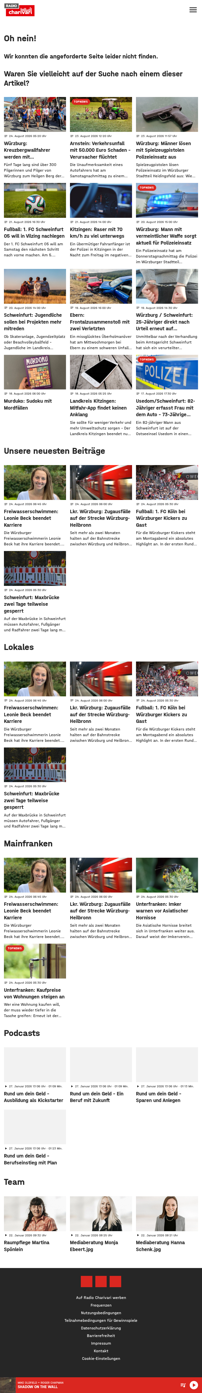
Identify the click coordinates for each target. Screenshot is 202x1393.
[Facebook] (86, 1281)
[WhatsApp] (115, 1281)
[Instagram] (101, 1281)
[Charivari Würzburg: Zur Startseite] (19, 10)
